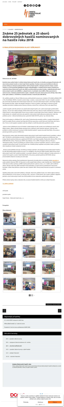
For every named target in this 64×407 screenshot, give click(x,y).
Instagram (33, 5)
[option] (17, 395)
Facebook (25, 5)
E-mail (36, 6)
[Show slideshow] (7, 210)
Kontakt (20, 1)
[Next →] (59, 310)
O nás (9, 1)
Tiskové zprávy (56, 304)
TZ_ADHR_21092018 (8, 183)
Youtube (31, 5)
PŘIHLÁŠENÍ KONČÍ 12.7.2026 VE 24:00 (14, 323)
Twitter (28, 5)
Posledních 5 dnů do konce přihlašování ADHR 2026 (17, 327)
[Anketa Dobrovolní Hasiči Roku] (32, 17)
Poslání (14, 1)
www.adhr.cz (55, 160)
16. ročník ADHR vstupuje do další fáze (14, 320)
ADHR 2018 (49, 304)
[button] (2, 395)
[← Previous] (4, 310)
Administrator (19, 29)
